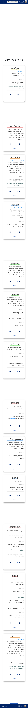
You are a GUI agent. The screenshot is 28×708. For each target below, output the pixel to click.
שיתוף (14, 99)
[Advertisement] (16, 112)
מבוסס (15, 534)
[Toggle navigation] (2, 2)
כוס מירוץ (12, 418)
